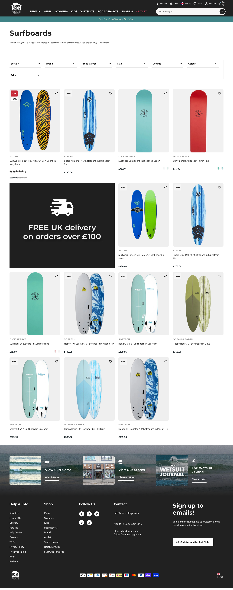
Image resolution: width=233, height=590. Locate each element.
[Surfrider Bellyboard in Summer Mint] (168, 168)
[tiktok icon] (81, 524)
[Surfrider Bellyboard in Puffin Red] (164, 168)
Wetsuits (87, 11)
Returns (14, 527)
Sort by (15, 63)
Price (13, 75)
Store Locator (51, 542)
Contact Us (15, 518)
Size (119, 63)
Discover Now (126, 477)
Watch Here (52, 477)
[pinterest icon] (96, 515)
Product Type (89, 63)
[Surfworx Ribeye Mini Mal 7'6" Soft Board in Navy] (143, 214)
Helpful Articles (52, 547)
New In (35, 11)
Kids (74, 11)
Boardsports (107, 11)
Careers (14, 537)
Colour (192, 63)
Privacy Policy (17, 547)
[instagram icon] (89, 515)
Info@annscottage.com (126, 513)
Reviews (14, 561)
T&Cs (12, 542)
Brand (49, 63)
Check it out (199, 479)
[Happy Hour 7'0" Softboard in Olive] (198, 303)
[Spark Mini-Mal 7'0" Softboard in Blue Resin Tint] (198, 214)
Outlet (141, 11)
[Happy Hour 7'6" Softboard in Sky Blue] (89, 389)
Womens (61, 11)
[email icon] (89, 524)
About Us (14, 513)
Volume (157, 63)
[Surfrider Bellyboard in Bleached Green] (143, 120)
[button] (56, 94)
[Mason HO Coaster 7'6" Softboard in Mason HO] (89, 303)
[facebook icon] (81, 515)
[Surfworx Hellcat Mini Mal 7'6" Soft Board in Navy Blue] (35, 120)
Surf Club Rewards (54, 552)
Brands (127, 11)
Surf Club (129, 19)
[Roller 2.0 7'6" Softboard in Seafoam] (143, 303)
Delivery (14, 523)
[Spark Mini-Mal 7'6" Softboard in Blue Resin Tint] (89, 120)
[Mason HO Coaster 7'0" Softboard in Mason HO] (143, 389)
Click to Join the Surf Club (194, 542)
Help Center (16, 532)
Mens (48, 11)
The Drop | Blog (18, 552)
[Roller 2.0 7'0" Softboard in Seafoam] (35, 389)
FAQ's (13, 556)
